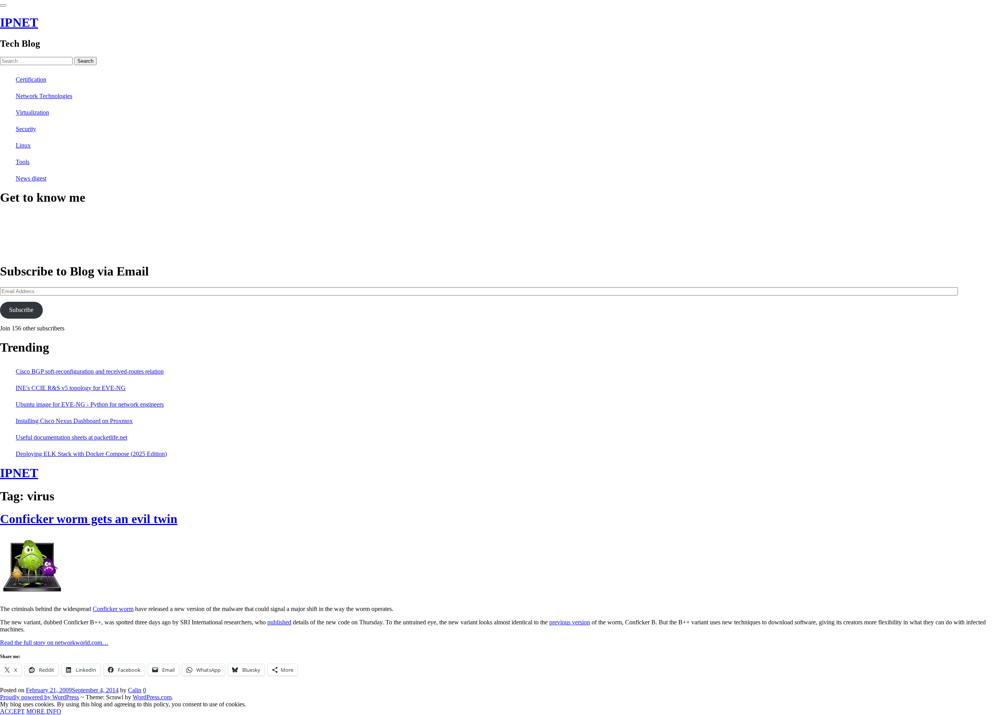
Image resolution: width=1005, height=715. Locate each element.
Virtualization (32, 112)
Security (26, 129)
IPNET (19, 22)
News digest (31, 178)
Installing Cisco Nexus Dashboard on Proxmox (74, 421)
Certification (31, 79)
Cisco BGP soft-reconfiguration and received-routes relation (90, 371)
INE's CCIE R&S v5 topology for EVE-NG (71, 388)
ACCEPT (12, 711)
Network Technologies (44, 96)
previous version (569, 622)
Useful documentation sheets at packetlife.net (71, 437)
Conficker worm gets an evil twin (88, 519)
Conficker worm (113, 609)
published (279, 622)
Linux (23, 145)
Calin (134, 690)
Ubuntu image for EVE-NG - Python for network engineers (90, 404)
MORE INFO (43, 711)
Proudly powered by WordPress (39, 697)
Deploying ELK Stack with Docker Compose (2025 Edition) (91, 454)
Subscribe (21, 309)
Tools (22, 162)
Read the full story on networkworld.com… (54, 642)
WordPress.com (152, 697)
